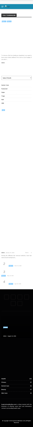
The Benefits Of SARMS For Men (21, 342)
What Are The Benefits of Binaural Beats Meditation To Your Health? (20, 281)
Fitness (5, 327)
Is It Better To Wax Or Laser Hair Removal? (13, 249)
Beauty (4, 21)
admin (3, 63)
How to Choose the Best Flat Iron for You (15, 51)
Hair (3, 110)
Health (9, 21)
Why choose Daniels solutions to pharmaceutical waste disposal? (19, 263)
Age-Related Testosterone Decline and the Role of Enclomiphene (19, 371)
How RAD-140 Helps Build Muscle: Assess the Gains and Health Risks (20, 355)
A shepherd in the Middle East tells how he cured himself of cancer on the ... (20, 271)
